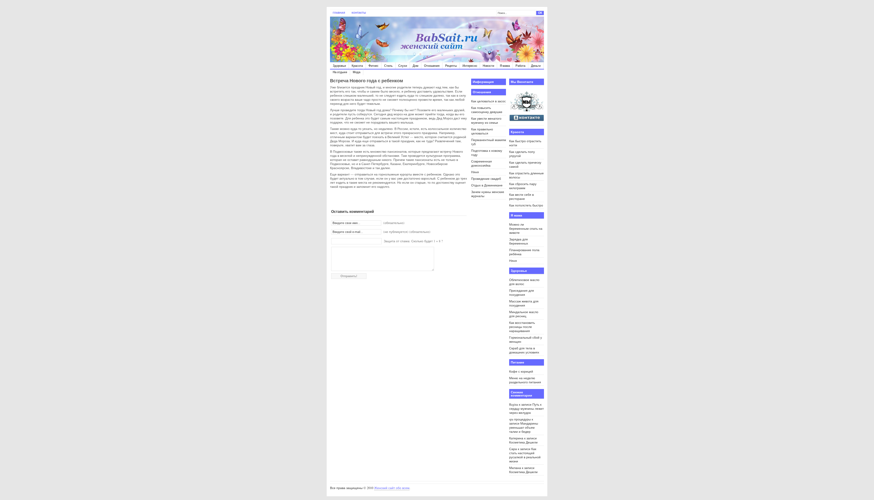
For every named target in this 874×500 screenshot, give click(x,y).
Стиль (388, 66)
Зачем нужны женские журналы (487, 194)
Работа (520, 66)
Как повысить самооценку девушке (486, 110)
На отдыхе (340, 72)
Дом (415, 66)
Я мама (505, 66)
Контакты (359, 13)
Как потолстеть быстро (526, 205)
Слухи (402, 66)
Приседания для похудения (521, 292)
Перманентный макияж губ (488, 142)
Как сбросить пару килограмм (522, 186)
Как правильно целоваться (482, 131)
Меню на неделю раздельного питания (525, 380)
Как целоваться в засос (488, 101)
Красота (357, 66)
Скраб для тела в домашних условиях (524, 350)
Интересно (469, 66)
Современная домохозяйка (481, 163)
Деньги (536, 66)
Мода (356, 72)
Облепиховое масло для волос (524, 282)
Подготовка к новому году (486, 152)
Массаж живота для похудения (524, 303)
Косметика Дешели (523, 442)
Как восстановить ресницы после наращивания (522, 326)
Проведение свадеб (486, 178)
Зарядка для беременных (518, 241)
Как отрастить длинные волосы (526, 175)
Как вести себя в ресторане (521, 196)
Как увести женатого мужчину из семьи (486, 120)
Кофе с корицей (521, 371)
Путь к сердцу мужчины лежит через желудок (526, 408)
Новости (488, 66)
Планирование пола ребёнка (524, 252)
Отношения (432, 66)
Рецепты (451, 66)
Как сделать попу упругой (522, 153)
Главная (339, 13)
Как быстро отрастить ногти (525, 143)
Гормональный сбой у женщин (525, 339)
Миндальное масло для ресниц (523, 314)
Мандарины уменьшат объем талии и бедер (523, 427)
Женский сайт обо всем (391, 488)
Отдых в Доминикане (487, 185)
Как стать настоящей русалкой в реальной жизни (525, 455)
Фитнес (373, 66)
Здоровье (339, 66)
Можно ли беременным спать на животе (525, 228)
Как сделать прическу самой (525, 164)
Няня (475, 172)
